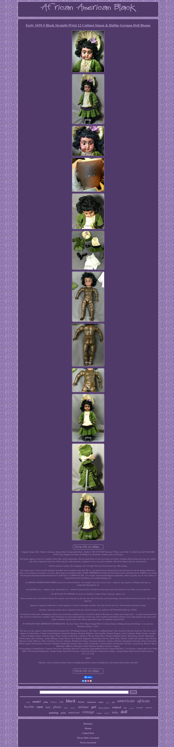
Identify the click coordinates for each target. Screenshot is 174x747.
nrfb (61, 702)
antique (83, 707)
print (63, 712)
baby (115, 712)
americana (91, 702)
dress (28, 702)
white (45, 702)
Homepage (88, 723)
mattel (37, 701)
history (53, 702)
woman (139, 707)
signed (107, 702)
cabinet (148, 707)
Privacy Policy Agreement (88, 737)
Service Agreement (88, 742)
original (116, 707)
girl (93, 707)
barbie (29, 706)
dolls (66, 708)
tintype (99, 713)
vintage (88, 712)
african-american (104, 708)
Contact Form (88, 732)
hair (48, 707)
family (73, 708)
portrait (131, 708)
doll (124, 711)
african (143, 701)
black (71, 701)
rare (40, 707)
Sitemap (88, 728)
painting (53, 712)
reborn (100, 702)
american (126, 700)
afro (113, 702)
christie (106, 713)
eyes (125, 708)
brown (81, 702)
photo (57, 707)
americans (74, 712)
